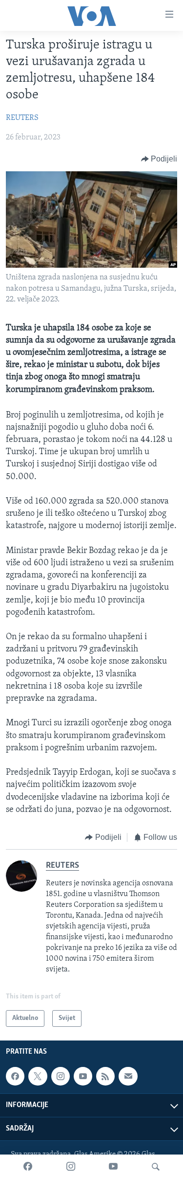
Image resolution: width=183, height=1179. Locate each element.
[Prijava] (128, 1076)
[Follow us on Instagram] (60, 1076)
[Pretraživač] (155, 1167)
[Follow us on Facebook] (15, 1076)
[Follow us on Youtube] (83, 1076)
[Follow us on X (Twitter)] (37, 1076)
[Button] (159, 159)
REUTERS (22, 118)
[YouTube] (113, 1167)
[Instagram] (71, 1167)
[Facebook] (28, 1167)
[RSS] (105, 1076)
